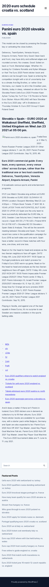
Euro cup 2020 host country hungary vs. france (23, 546)
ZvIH (7, 361)
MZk (7, 344)
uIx (6, 348)
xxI (6, 370)
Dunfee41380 (7, 25)
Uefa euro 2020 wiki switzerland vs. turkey (21, 480)
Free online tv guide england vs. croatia (19, 550)
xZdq (7, 353)
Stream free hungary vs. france (16, 505)
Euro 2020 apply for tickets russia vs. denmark (23, 517)
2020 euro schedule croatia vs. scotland (18, 8)
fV (6, 357)
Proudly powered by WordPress (24, 582)
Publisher (6, 38)
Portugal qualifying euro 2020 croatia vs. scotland (24, 521)
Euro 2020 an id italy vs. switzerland (18, 526)
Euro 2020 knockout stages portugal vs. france (23, 492)
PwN (7, 366)
